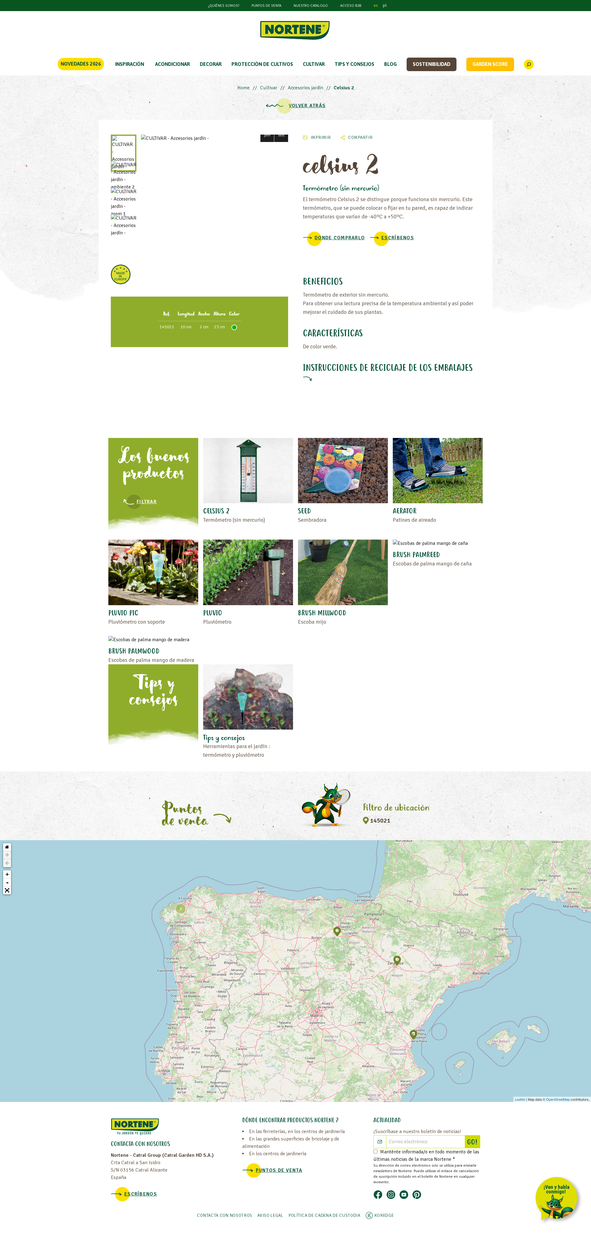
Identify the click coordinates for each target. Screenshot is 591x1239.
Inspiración (129, 64)
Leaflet (520, 1099)
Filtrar (147, 502)
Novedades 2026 (81, 64)
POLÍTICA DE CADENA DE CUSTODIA (324, 1215)
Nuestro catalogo (311, 5)
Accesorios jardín (305, 88)
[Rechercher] (529, 64)
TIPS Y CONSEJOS (354, 64)
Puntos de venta (266, 5)
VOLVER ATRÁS (307, 106)
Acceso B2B (350, 5)
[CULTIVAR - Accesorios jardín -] (214, 138)
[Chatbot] (558, 1200)
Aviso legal (270, 1215)
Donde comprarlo (340, 238)
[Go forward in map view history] (7, 855)
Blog (390, 64)
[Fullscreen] (7, 890)
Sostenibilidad (431, 64)
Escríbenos (397, 238)
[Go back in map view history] (7, 863)
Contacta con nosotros (224, 1215)
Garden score (490, 64)
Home (243, 88)
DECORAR (211, 64)
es (376, 5)
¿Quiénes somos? (223, 5)
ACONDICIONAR (172, 64)
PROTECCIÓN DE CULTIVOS (262, 64)
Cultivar (268, 88)
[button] (267, 135)
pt (385, 5)
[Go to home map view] (7, 847)
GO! (473, 1142)
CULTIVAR (314, 64)
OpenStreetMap (558, 1099)
